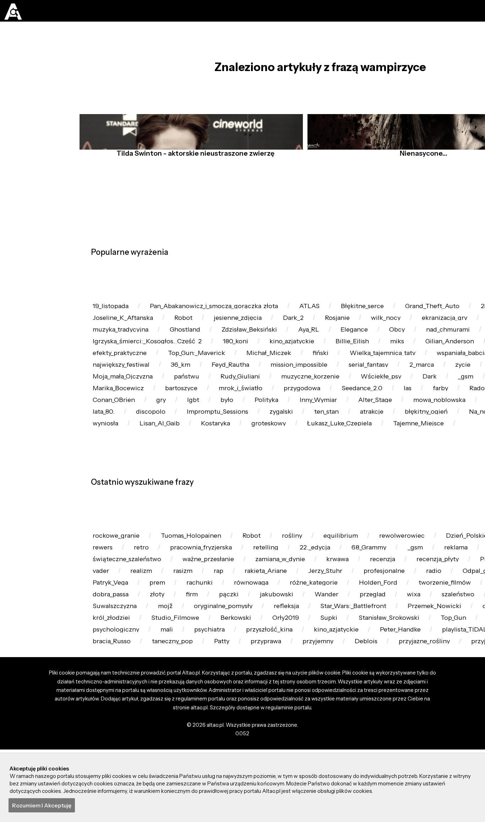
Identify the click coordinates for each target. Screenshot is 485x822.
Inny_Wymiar (114, 483)
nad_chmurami (158, 368)
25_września (112, 329)
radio (230, 719)
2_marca (173, 425)
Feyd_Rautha (416, 406)
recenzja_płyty (167, 700)
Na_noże (325, 503)
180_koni (396, 368)
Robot (252, 329)
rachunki (441, 719)
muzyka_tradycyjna (252, 348)
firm (462, 739)
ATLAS (324, 310)
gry (389, 464)
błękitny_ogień (265, 503)
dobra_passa (373, 739)
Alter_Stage (176, 483)
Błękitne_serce (381, 310)
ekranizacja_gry (118, 348)
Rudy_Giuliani (409, 425)
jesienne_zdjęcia (311, 329)
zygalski (106, 503)
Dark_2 (372, 329)
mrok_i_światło (449, 445)
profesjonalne (176, 719)
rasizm (366, 700)
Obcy (102, 368)
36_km (361, 406)
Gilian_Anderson (218, 387)
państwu (351, 425)
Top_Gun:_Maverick (379, 387)
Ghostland (322, 348)
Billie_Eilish (111, 387)
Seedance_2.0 (115, 464)
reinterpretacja (208, 681)
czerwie (309, 483)
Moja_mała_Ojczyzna (282, 425)
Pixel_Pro (228, 700)
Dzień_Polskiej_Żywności (133, 661)
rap (406, 700)
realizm (321, 700)
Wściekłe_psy (115, 445)
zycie (219, 425)
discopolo (408, 483)
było (462, 464)
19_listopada (113, 310)
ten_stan (156, 503)
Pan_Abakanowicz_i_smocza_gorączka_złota (223, 310)
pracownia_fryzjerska (315, 661)
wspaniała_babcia (215, 406)
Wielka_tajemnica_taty (129, 406)
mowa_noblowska (245, 483)
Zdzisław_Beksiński (392, 348)
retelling (385, 661)
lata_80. (357, 483)
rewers (207, 661)
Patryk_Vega (343, 719)
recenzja (107, 700)
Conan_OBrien (337, 464)
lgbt (424, 464)
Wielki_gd (182, 348)
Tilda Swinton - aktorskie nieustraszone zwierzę (193, 169)
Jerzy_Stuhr (112, 719)
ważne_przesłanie (379, 681)
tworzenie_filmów (260, 739)
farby (201, 464)
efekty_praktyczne (296, 387)
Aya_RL (456, 348)
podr (213, 368)
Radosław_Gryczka (262, 464)
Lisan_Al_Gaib (434, 503)
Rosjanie (420, 329)
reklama (147, 681)
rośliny (309, 642)
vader (276, 700)
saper (321, 739)
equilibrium (362, 642)
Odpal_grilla (281, 719)
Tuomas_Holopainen (200, 642)
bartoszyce (385, 445)
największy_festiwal (296, 406)
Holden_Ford (189, 739)
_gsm (208, 445)
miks (160, 387)
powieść (254, 445)
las (165, 464)
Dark (168, 445)
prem (395, 719)
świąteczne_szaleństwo (292, 681)
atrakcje (205, 503)
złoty (424, 739)
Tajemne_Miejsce (274, 522)
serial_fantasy (115, 425)
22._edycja (438, 661)
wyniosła (375, 503)
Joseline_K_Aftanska (187, 329)
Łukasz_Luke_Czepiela (189, 522)
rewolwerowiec (428, 642)
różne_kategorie (119, 739)
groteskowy (112, 522)
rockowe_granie (119, 642)
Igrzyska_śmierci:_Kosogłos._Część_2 (302, 368)
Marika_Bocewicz (317, 445)
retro (250, 661)
